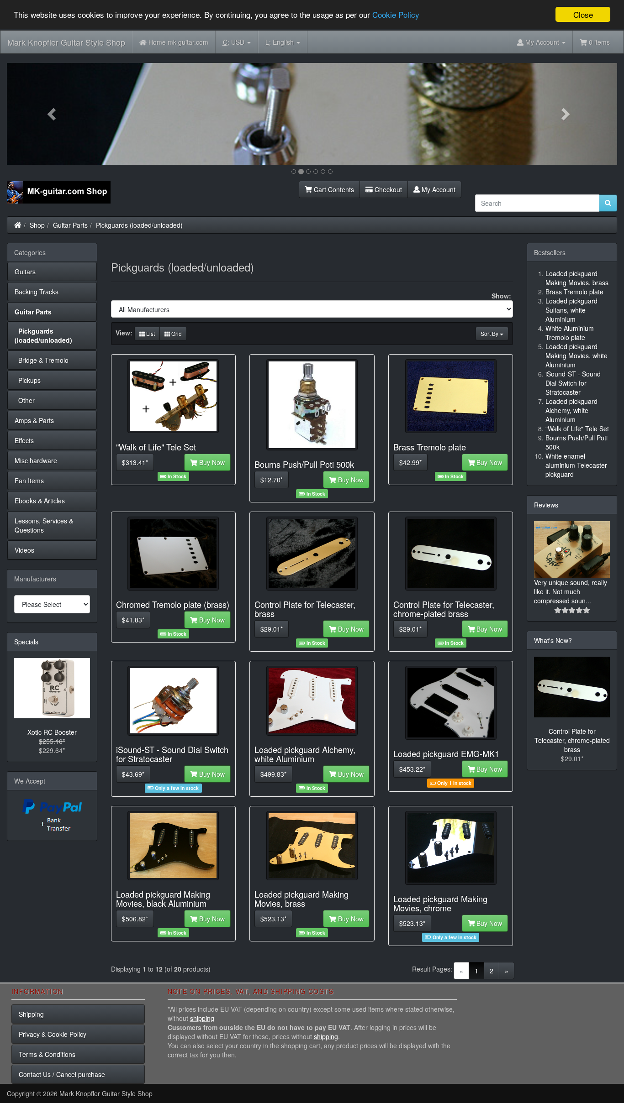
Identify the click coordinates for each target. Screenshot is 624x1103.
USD (234, 42)
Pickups (28, 380)
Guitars (25, 271)
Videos (24, 549)
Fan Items (29, 480)
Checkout (387, 189)
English (280, 42)
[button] (52, 114)
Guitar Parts (70, 225)
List (150, 333)
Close (583, 14)
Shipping (31, 1014)
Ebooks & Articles (40, 500)
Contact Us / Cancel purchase (62, 1074)
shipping (202, 1018)
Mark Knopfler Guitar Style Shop (66, 42)
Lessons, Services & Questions (44, 525)
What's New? (553, 640)
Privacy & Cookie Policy (52, 1034)
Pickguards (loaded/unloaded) (139, 225)
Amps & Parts (34, 420)
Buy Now (211, 462)
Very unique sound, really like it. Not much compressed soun (570, 591)
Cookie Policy (395, 15)
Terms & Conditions (47, 1054)
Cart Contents (333, 189)
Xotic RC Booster (52, 732)
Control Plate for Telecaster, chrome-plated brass (572, 740)
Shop (37, 225)
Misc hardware (36, 460)
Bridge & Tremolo (42, 360)
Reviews (546, 504)
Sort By (490, 333)
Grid (176, 333)
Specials (26, 641)
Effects (24, 440)
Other (25, 400)
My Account (437, 189)
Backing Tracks (36, 291)
